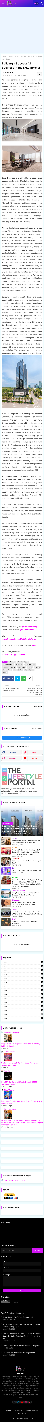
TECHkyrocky (9, 1071)
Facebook (9, 678)
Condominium (8, 664)
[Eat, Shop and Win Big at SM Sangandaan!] (6, 871)
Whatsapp (23, 678)
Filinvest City (30, 664)
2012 (23, 1019)
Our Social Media (31, 1411)
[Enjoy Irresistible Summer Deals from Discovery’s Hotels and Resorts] (6, 893)
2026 (23, 962)
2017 (23, 999)
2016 (23, 1002)
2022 (23, 978)
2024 (23, 970)
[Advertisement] (22, 30)
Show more (37, 706)
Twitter (17, 678)
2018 (23, 995)
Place (30, 667)
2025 (23, 967)
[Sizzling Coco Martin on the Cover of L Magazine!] (6, 922)
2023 (23, 975)
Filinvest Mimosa (9, 667)
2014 (23, 1011)
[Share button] (30, 678)
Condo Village (23, 662)
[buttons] (14, 1402)
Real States (29, 670)
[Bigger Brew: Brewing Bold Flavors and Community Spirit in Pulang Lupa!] (6, 841)
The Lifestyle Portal (11, 1033)
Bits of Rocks (9, 1090)
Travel (10, 57)
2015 (23, 1007)
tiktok (34, 752)
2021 (23, 983)
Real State (18, 670)
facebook (13, 752)
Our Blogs (22, 1413)
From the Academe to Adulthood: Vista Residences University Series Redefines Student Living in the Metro (22, 1336)
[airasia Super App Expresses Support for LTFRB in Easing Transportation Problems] (6, 912)
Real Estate (7, 670)
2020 (23, 987)
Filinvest (19, 664)
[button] (36, 3)
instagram (12, 758)
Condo (12, 662)
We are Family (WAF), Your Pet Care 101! (18, 1317)
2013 (23, 1015)
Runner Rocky (9, 1052)
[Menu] (3, 3)
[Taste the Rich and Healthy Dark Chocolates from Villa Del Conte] (6, 903)
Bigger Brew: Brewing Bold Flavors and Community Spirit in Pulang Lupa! (22, 1325)
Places (37, 667)
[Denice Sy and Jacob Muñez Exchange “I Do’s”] (6, 861)
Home (4, 57)
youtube (34, 758)
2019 (23, 991)
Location (21, 667)
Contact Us (17, 1411)
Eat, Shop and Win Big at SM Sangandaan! (19, 1353)
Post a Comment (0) (22, 738)
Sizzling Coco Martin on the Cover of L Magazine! (21, 1346)
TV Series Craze (10, 1109)
